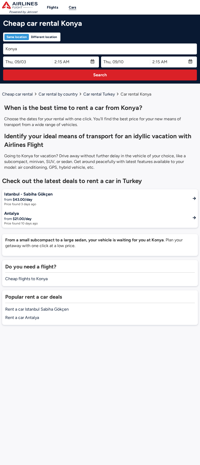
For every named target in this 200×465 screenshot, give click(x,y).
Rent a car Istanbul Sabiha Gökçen (37, 309)
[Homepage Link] (20, 5)
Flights (52, 7)
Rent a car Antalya (22, 317)
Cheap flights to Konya (26, 278)
